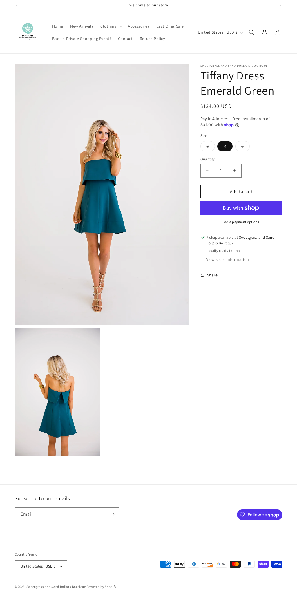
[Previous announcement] (16, 5)
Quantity (207, 159)
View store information (227, 259)
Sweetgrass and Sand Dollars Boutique (56, 587)
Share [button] (212, 275)
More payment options (241, 222)
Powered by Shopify (102, 587)
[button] (110, 26)
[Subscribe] (112, 514)
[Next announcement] (280, 5)
